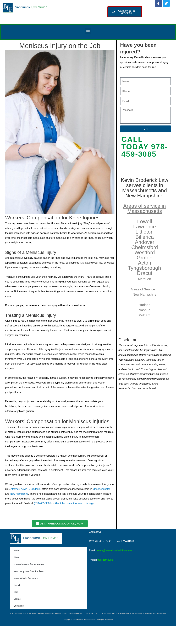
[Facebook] (158, 3)
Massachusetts (101, 488)
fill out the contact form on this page (74, 503)
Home (16, 550)
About (16, 557)
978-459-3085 (105, 559)
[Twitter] (166, 3)
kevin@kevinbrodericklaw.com (115, 550)
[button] (88, 31)
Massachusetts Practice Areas (29, 564)
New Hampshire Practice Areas (29, 571)
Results (17, 585)
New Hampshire (19, 493)
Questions (19, 605)
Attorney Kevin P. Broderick (25, 488)
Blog (16, 592)
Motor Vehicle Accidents (26, 578)
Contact (17, 599)
